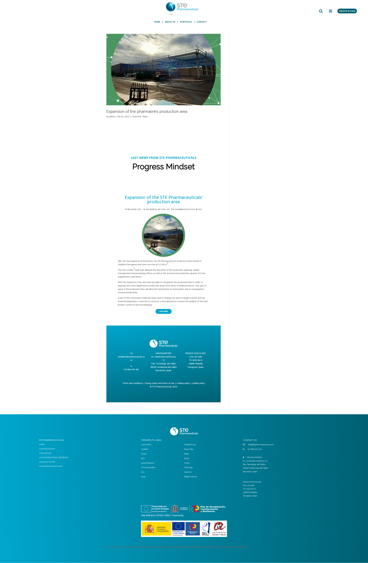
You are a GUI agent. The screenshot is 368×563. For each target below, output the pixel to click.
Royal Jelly (188, 449)
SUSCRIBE (163, 311)
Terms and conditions (132, 383)
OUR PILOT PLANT (47, 462)
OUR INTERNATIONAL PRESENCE (53, 457)
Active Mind (146, 444)
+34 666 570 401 (254, 449)
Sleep (186, 454)
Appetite (144, 449)
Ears (143, 458)
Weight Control (190, 477)
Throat (186, 463)
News (145, 116)
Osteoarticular (190, 444)
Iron (142, 472)
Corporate (136, 116)
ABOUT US (170, 22)
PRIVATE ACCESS (347, 11)
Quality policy (198, 383)
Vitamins (188, 472)
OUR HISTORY (45, 453)
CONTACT (202, 22)
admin (112, 116)
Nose (143, 477)
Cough (144, 454)
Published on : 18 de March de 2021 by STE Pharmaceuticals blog (163, 209)
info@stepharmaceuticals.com (131, 358)
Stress (186, 458)
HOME (157, 22)
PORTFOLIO (186, 22)
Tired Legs (188, 467)
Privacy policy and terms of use (159, 383)
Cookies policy (183, 383)
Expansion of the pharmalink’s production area (146, 111)
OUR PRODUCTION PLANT (50, 466)
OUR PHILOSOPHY (47, 449)
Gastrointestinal (147, 463)
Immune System (148, 467)
